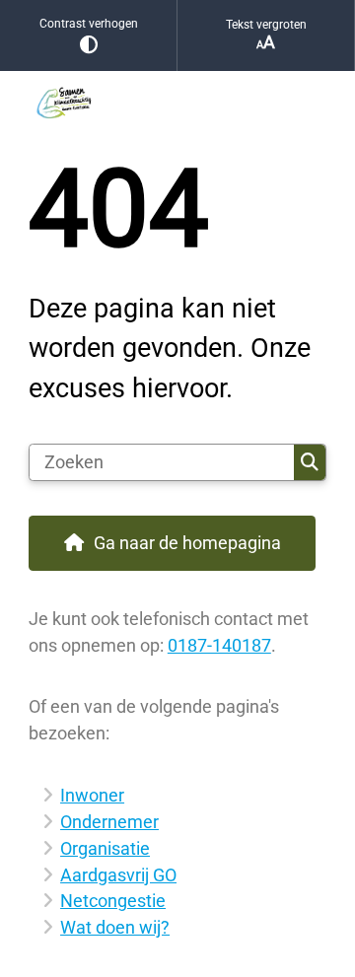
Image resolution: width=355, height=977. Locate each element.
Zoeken (309, 462)
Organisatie (105, 848)
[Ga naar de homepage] (177, 100)
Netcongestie (113, 900)
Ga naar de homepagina (187, 542)
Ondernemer (109, 821)
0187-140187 (219, 645)
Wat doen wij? (115, 927)
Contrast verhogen (88, 24)
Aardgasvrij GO (118, 875)
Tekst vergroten (266, 25)
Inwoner (92, 795)
